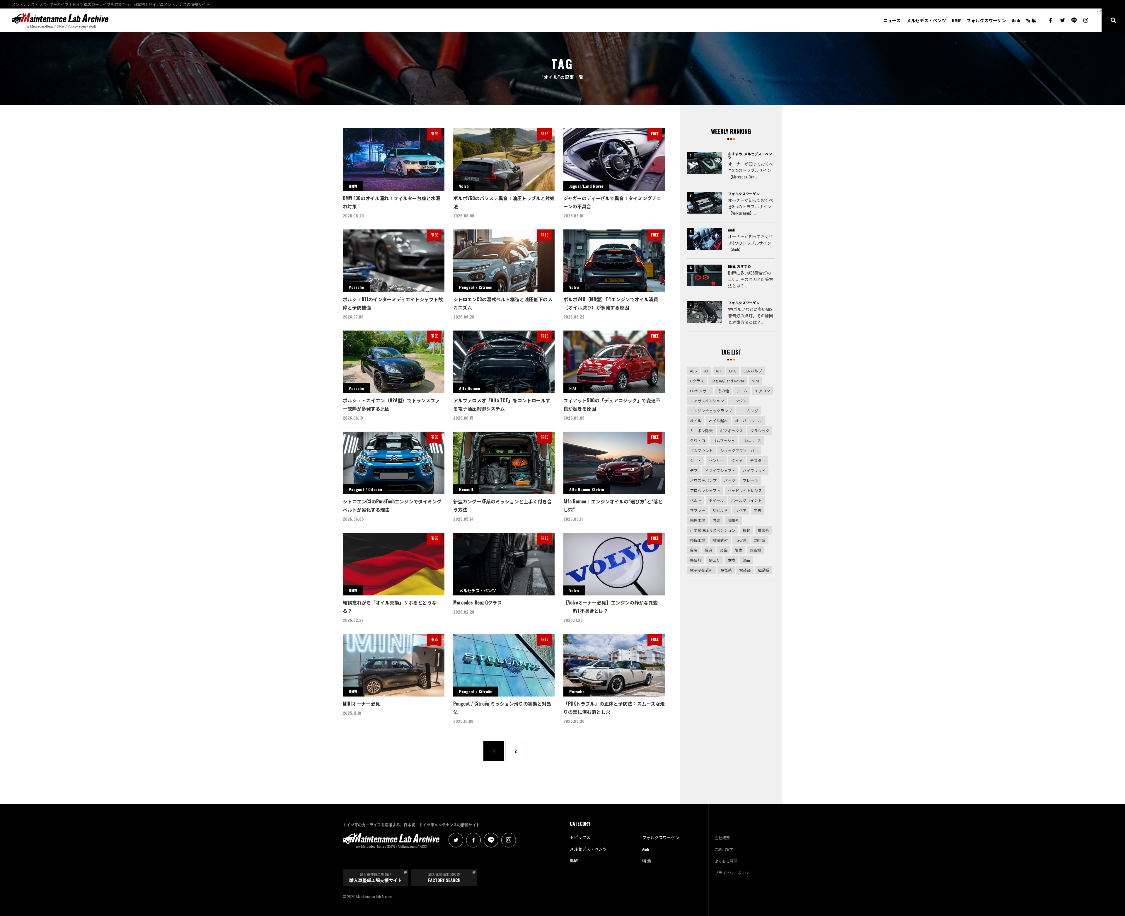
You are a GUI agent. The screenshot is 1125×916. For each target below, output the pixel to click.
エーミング (748, 410)
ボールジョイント (746, 500)
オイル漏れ (718, 420)
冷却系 (733, 520)
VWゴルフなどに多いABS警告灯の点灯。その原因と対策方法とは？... (750, 315)
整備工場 (697, 540)
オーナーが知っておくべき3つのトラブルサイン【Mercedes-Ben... (750, 170)
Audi (1016, 20)
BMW (956, 20)
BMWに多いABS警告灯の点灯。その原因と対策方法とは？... (750, 279)
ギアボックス (731, 430)
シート (695, 460)
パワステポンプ (703, 480)
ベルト (695, 500)
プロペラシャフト (705, 490)
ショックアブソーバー (739, 450)
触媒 (738, 550)
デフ (694, 470)
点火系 (741, 540)
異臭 (694, 550)
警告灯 (695, 560)
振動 (746, 530)
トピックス (580, 837)
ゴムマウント (701, 450)
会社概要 (722, 837)
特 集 (1031, 20)
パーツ (729, 480)
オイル (695, 420)
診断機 (755, 550)
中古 (757, 510)
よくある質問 (726, 861)
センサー (716, 460)
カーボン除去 (701, 430)
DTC (732, 371)
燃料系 (760, 540)
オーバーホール (748, 420)
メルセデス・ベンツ (926, 20)
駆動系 (763, 570)
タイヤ (737, 460)
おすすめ (735, 153)
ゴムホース (751, 440)
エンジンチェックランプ (711, 410)
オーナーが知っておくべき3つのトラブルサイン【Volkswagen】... (750, 206)
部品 (746, 560)
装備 (723, 550)
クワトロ (697, 440)
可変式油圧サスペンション (712, 530)
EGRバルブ (753, 371)
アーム (741, 391)
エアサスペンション (707, 400)
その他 (723, 391)
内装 (716, 520)
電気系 (726, 570)
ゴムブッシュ (723, 440)
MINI (755, 381)
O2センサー (700, 391)
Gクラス (697, 381)
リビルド (720, 510)
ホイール (716, 500)
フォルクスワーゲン (986, 20)
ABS (693, 371)
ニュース (892, 20)
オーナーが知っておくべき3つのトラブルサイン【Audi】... (750, 242)
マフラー (697, 510)
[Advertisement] (731, 669)
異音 (708, 550)
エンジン (738, 400)
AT (706, 371)
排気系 (763, 530)
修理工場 (697, 520)
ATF (719, 371)
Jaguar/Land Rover (727, 381)
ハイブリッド (754, 470)
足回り (714, 560)
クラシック (759, 430)
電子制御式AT (701, 570)
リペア (740, 510)
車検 (731, 560)
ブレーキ (750, 480)
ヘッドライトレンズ (745, 490)
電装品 (745, 570)
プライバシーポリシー (734, 873)
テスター (757, 460)
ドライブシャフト (720, 470)
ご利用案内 (724, 849)
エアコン (762, 391)
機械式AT (720, 540)
